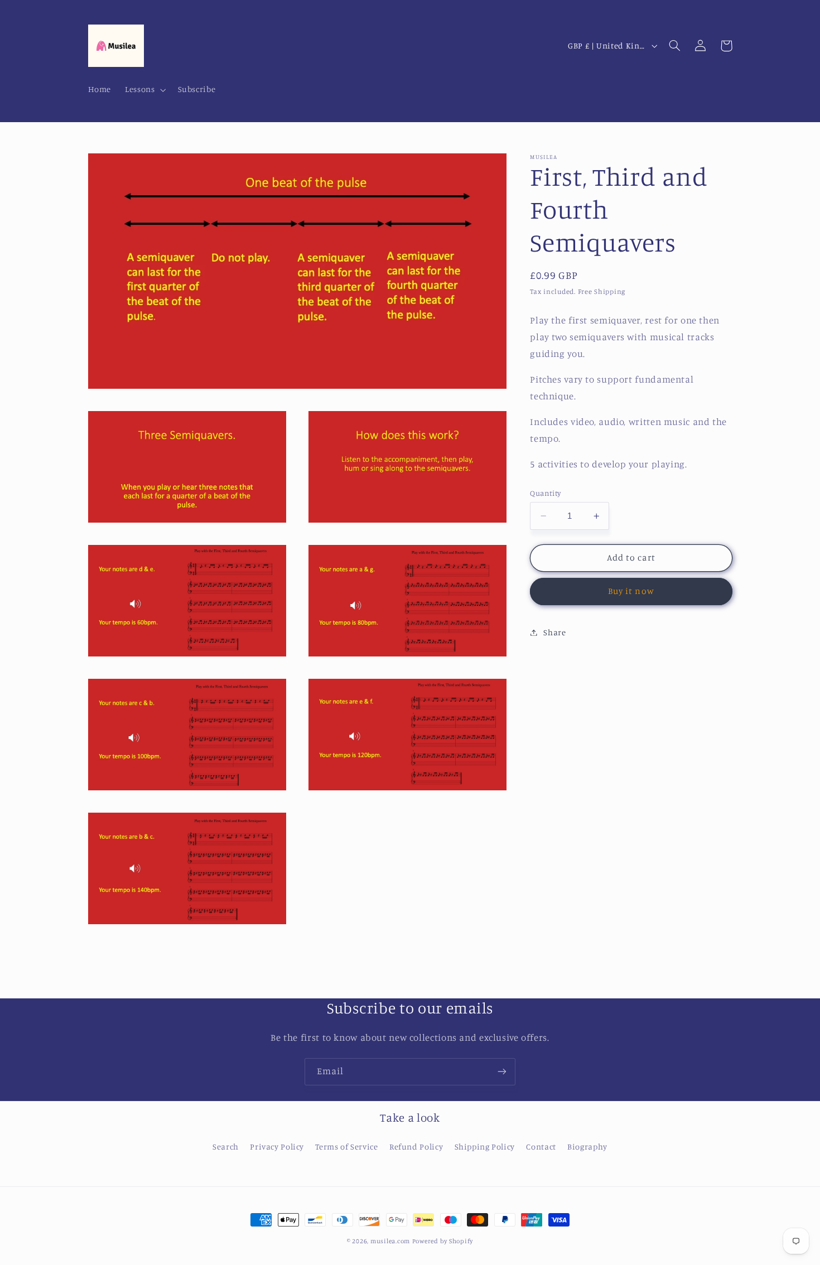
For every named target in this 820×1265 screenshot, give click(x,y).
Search (226, 1146)
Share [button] (554, 632)
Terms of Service (346, 1146)
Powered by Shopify (442, 1241)
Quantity (545, 493)
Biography (587, 1146)
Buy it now (631, 591)
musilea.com (390, 1241)
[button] (144, 90)
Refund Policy (416, 1146)
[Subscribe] (502, 1071)
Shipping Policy (485, 1146)
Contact (541, 1146)
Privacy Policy (277, 1146)
